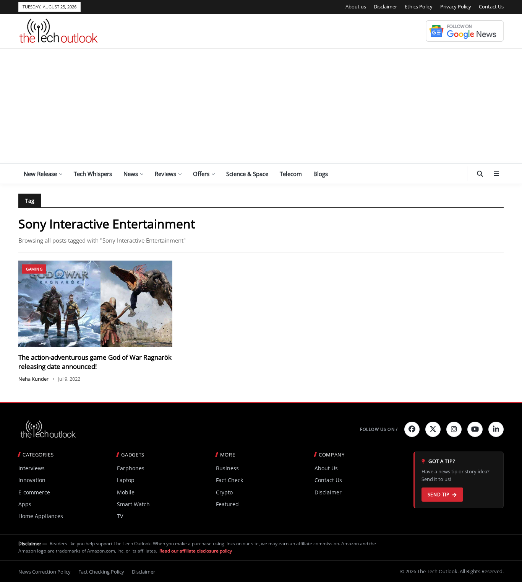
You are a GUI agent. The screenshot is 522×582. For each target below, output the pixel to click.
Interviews (31, 468)
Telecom (291, 174)
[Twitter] (433, 429)
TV (120, 516)
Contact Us (491, 6)
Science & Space (247, 174)
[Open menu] (496, 173)
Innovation (31, 480)
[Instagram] (454, 429)
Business (227, 468)
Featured (227, 504)
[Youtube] (475, 429)
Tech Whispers (93, 174)
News (130, 174)
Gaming (34, 269)
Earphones (130, 468)
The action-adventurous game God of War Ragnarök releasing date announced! (95, 362)
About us (355, 6)
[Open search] (480, 173)
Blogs (320, 174)
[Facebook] (412, 429)
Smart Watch (133, 504)
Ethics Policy (419, 6)
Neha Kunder (33, 378)
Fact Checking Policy (101, 571)
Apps (24, 504)
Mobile (126, 492)
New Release (40, 174)
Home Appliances (40, 516)
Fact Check (229, 480)
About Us (326, 468)
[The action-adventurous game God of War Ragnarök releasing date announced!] (95, 304)
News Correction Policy (44, 571)
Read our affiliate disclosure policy (195, 551)
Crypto (224, 492)
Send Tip (438, 494)
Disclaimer (385, 6)
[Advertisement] (261, 106)
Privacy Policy (455, 6)
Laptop (126, 480)
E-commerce (34, 492)
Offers (201, 174)
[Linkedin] (496, 429)
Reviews (165, 174)
